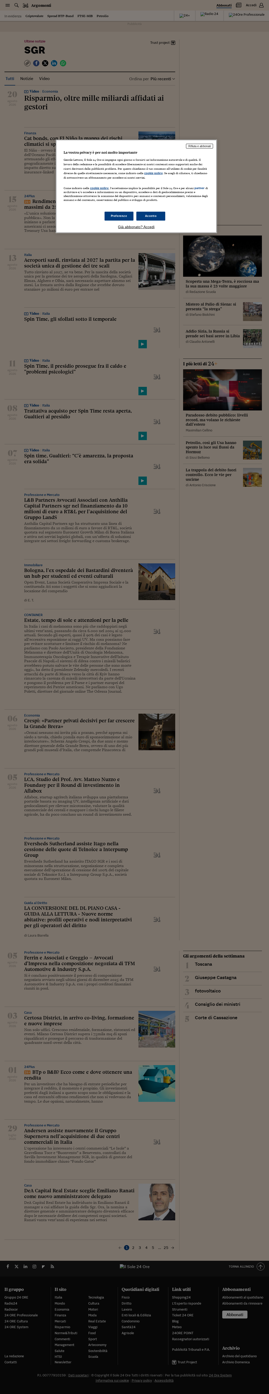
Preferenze (119, 215)
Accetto (151, 215)
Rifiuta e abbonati (199, 146)
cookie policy (153, 173)
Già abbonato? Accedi (136, 227)
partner (199, 188)
